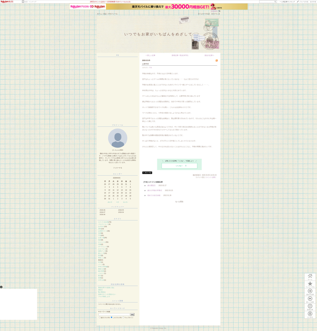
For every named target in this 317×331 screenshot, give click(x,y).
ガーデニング (102, 246)
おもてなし (102, 249)
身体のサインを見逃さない (107, 294)
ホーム (99, 14)
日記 (104, 14)
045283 (214, 11)
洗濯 (99, 233)
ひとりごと (102, 242)
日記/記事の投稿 (118, 284)
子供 (99, 235)
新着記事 (310, 310)
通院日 (100, 290)
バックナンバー (117, 207)
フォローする (310, 287)
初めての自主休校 (153, 195)
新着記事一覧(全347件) (180, 55)
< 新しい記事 (150, 55)
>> (287, 2)
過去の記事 (310, 294)
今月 (117, 202)
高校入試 (101, 269)
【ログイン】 (215, 14)
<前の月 (109, 202)
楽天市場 (313, 2)
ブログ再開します (104, 296)
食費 (99, 278)
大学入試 (101, 280)
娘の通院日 (151, 185)
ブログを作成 (303, 2)
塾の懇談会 (102, 292)
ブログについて (103, 224)
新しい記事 (310, 302)
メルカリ (101, 273)
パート (100, 264)
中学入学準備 (102, 267)
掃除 (99, 229)
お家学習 (145, 64)
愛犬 (99, 275)
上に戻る (310, 317)
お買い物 (101, 238)
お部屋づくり (102, 231)
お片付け (101, 226)
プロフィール (113, 14)
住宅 (99, 262)
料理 (99, 255)
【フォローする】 (203, 14)
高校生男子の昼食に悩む (106, 287)
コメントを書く (210, 177)
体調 (99, 240)
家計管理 (101, 271)
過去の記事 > (209, 55)
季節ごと (101, 258)
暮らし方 (101, 253)
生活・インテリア (30, 2)
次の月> (125, 202)
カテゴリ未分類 (103, 222)
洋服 (99, 244)
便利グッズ (102, 251)
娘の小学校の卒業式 (154, 190)
